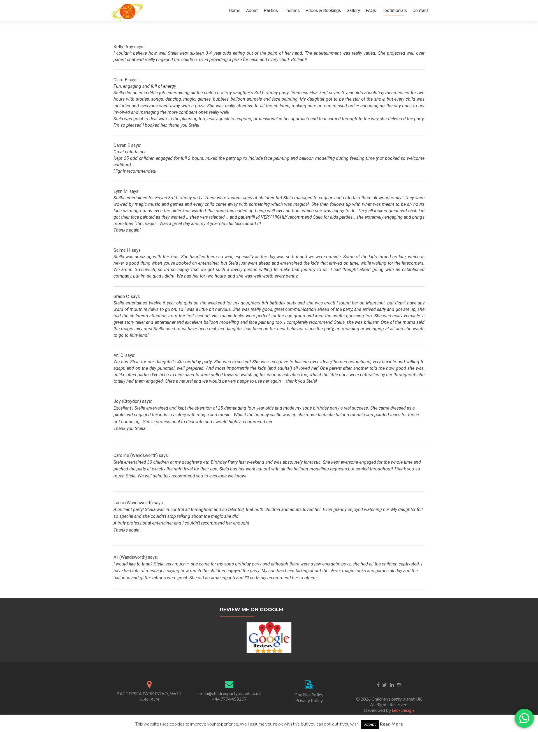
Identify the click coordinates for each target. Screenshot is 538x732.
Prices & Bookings (323, 10)
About (252, 10)
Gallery (353, 10)
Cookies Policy (308, 694)
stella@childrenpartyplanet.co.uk (229, 693)
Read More (391, 723)
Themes (292, 10)
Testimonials (394, 10)
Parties (271, 10)
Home (234, 10)
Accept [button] (370, 724)
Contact (420, 10)
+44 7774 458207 (229, 698)
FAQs (371, 10)
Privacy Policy (309, 700)
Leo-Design (403, 710)
